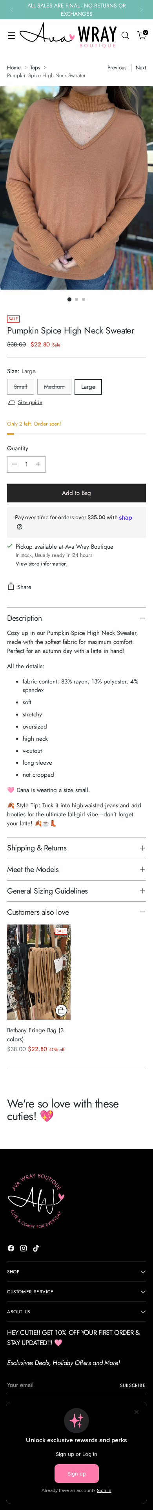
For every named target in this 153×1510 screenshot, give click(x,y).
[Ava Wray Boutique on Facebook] (11, 1249)
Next (141, 67)
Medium (54, 386)
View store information (41, 563)
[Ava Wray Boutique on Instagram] (24, 1249)
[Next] (141, 9)
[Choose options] (61, 1010)
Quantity (17, 448)
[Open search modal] (125, 35)
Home (14, 67)
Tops (35, 67)
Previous (116, 67)
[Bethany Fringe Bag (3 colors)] (39, 972)
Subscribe (133, 1385)
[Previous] (11, 9)
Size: (21, 371)
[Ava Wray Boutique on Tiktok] (37, 1249)
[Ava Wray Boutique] (68, 35)
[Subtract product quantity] (14, 464)
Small (20, 386)
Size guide (30, 402)
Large (88, 386)
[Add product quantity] (38, 464)
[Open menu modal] (11, 35)
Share (24, 587)
